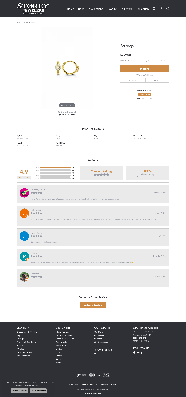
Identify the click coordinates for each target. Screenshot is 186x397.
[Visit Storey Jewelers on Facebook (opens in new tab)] (134, 352)
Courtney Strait (38, 189)
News (96, 353)
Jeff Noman (36, 210)
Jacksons (35, 273)
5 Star (36, 167)
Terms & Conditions (89, 384)
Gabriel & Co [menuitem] (61, 345)
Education (143, 9)
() (73, 167)
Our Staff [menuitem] (98, 338)
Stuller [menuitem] (58, 359)
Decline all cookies (19, 391)
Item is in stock (145, 94)
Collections (96, 9)
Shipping (132, 80)
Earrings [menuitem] (20, 338)
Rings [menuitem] (19, 335)
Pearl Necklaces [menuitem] (23, 355)
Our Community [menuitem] (101, 342)
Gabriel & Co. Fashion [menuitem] (65, 338)
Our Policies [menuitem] (99, 335)
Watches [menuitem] (20, 349)
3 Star (36, 173)
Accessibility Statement (108, 384)
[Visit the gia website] (94, 375)
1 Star (37, 178)
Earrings (58, 138)
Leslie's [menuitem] (58, 352)
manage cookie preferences (26, 385)
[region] (67, 68)
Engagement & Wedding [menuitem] (27, 332)
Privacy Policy (74, 384)
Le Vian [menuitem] (59, 349)
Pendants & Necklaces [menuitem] (26, 342)
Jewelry (111, 9)
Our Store (126, 9)
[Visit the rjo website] (106, 375)
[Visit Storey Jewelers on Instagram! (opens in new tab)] (138, 352)
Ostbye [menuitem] (59, 355)
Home (70, 9)
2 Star (36, 176)
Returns (157, 80)
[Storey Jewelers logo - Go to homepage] (34, 9)
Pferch (34, 253)
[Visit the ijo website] (81, 375)
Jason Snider (36, 232)
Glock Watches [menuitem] (62, 342)
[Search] (154, 9)
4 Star (36, 170)
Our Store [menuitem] (98, 332)
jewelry (25, 22)
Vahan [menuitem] (58, 362)
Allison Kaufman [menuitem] (62, 332)
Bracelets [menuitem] (21, 345)
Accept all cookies (38, 391)
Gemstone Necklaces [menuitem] (25, 352)
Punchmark (97, 393)
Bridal (81, 9)
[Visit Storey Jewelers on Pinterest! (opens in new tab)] (142, 352)
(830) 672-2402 (67, 114)
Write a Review (93, 305)
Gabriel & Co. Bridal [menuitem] (64, 335)
